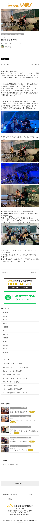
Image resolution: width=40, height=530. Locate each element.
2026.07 (5, 312)
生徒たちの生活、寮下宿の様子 (13, 389)
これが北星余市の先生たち (11, 385)
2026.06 (5, 316)
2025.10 (5, 338)
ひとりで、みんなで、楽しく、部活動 (15, 378)
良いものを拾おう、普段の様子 (13, 371)
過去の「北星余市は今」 (10, 464)
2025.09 (5, 341)
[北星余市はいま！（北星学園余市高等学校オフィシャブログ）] (20, 4)
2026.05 (5, 320)
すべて (5, 396)
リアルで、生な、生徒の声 (11, 382)
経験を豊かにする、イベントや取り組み (15, 367)
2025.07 (5, 345)
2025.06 (5, 349)
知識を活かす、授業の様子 (11, 374)
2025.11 (5, 334)
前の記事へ (6, 64)
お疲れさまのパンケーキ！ (19, 441)
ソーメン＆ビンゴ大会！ (18, 450)
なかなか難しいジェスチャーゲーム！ (23, 420)
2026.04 (5, 323)
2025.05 (5, 352)
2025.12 (5, 331)
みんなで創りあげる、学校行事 (13, 363)
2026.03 (5, 327)
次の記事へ (34, 64)
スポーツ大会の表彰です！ (19, 412)
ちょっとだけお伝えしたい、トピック (15, 393)
